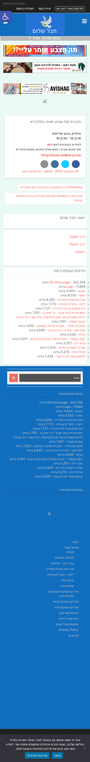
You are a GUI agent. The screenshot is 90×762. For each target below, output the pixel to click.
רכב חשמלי (77, 237)
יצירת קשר (44, 8)
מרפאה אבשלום (64, 558)
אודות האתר (71, 548)
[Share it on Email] (44, 164)
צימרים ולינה (66, 596)
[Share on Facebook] (76, 164)
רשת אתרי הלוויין (69, 619)
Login (69, 287)
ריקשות (80, 252)
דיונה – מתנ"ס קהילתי (72, 304)
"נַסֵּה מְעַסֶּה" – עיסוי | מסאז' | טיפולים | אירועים (57, 339)
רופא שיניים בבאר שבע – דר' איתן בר (63, 313)
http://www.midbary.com (61, 155)
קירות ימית (67, 580)
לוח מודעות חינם (32, 171)
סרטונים (74, 636)
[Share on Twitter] (65, 164)
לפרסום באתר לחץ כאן (70, 8)
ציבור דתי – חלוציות (62, 563)
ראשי (82, 295)
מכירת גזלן (78, 352)
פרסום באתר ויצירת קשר (70, 356)
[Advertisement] (45, 684)
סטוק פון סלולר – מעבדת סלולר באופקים (61, 326)
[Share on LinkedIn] (55, 164)
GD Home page (59, 282)
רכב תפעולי (77, 244)
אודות (82, 334)
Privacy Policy (69, 630)
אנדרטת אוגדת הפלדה (71, 300)
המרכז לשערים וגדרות (72, 348)
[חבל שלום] (45, 34)
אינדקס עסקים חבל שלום (63, 592)
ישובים (81, 291)
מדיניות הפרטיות (37, 755)
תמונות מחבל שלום (67, 624)
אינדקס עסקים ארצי (66, 607)
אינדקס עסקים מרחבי (65, 602)
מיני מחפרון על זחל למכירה (69, 308)
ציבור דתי (79, 343)
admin (48, 171)
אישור (57, 755)
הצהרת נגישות (25, 8)
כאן (49, 144)
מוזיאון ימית (67, 586)
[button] (5, 16)
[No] (84, 748)
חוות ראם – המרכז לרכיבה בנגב (66, 330)
